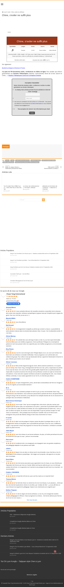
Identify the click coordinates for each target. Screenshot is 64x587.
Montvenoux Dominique (14, 401)
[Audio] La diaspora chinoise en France (13, 68)
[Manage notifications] (55, 551)
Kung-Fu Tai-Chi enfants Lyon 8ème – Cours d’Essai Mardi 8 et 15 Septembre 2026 (29, 260)
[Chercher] (43, 199)
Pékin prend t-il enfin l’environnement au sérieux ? (51, 167)
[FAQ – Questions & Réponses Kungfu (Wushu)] (5, 517)
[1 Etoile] (26, 60)
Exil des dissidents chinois (48, 160)
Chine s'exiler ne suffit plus (22, 160)
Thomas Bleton (11, 479)
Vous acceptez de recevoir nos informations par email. (34, 109)
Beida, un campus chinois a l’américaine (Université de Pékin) (13, 167)
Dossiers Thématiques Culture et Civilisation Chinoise (24, 75)
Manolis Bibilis (10, 318)
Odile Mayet (10, 430)
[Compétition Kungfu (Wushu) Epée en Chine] (5, 530)
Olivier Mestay (11, 336)
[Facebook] (31, 581)
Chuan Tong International (15, 294)
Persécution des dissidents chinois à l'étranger (27, 162)
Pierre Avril (9, 439)
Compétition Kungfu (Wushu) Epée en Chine (22, 528)
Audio (9, 12)
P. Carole (9, 418)
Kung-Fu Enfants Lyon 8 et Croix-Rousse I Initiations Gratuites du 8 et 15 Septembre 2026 (31, 267)
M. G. (7, 388)
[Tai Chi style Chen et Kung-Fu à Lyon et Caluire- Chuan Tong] (32, 4)
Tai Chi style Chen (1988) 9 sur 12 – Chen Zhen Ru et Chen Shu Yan (12, 187)
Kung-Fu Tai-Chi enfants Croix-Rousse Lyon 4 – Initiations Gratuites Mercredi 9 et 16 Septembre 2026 (34, 253)
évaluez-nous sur (12, 303)
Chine (12, 160)
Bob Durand (10, 325)
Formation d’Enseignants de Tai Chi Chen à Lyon (21, 280)
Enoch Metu (10, 459)
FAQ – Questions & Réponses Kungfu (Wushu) (23, 514)
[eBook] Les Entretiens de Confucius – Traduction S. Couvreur (50, 187)
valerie (8, 448)
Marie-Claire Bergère (8, 162)
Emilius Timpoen (11, 490)
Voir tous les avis (32, 500)
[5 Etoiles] (31, 60)
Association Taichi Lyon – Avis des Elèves (20, 274)
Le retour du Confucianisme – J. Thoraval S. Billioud (31, 186)
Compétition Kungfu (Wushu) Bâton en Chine (23, 521)
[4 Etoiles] (30, 60)
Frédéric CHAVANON (12, 472)
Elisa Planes (10, 349)
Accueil (5, 12)
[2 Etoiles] (27, 60)
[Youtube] (32, 581)
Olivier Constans (11, 362)
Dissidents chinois (35, 160)
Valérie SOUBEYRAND (12, 379)
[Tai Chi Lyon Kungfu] (32, 566)
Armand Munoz (11, 307)
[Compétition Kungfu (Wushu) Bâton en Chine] (5, 523)
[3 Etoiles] (29, 60)
